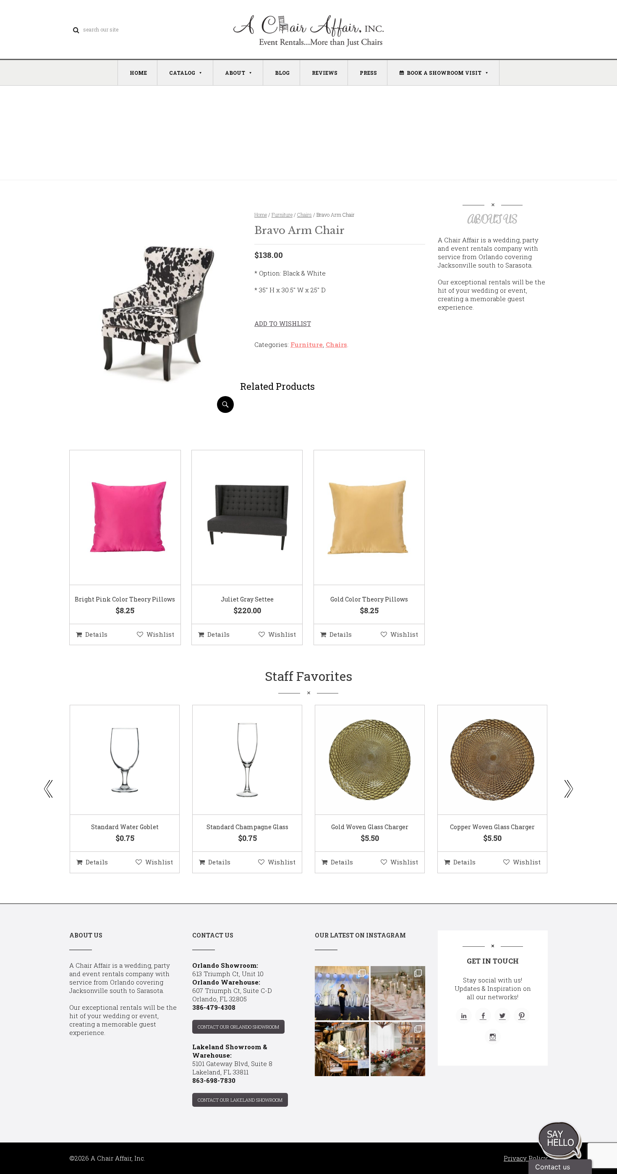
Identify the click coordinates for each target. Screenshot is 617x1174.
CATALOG (182, 72)
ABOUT (235, 72)
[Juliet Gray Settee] (236, 518)
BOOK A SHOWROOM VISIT (444, 72)
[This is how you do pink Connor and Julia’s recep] (398, 993)
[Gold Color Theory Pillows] (358, 518)
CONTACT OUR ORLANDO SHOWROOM (238, 1027)
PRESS (368, 72)
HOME (138, 72)
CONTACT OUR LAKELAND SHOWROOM (240, 1100)
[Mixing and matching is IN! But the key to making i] (342, 1049)
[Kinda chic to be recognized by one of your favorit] (342, 993)
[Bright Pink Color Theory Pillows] (114, 518)
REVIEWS (324, 72)
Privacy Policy (526, 1158)
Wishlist (160, 634)
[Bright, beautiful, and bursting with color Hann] (398, 1049)
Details (96, 634)
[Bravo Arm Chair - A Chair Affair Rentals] (154, 409)
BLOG (282, 72)
